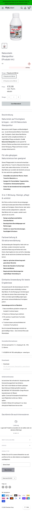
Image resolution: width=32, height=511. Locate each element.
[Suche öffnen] (22, 8)
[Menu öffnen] (3, 8)
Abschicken (8, 470)
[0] (29, 8)
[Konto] (25, 8)
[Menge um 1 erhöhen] (18, 97)
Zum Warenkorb (16, 103)
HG (2, 63)
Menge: (4, 97)
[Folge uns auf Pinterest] (10, 487)
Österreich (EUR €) (7, 478)
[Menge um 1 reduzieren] (9, 97)
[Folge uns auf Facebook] (3, 487)
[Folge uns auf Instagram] (6, 487)
